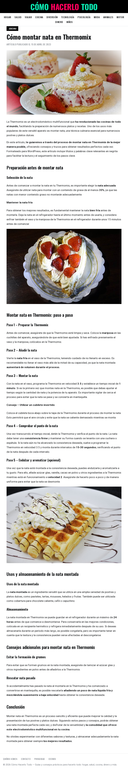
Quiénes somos (10, 758)
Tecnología (67, 17)
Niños (69, 22)
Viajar (28, 17)
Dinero (59, 22)
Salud (18, 17)
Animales (108, 17)
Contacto (26, 758)
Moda (97, 17)
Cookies (52, 758)
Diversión (52, 17)
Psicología (84, 17)
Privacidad (39, 758)
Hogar (7, 17)
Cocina (39, 17)
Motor (120, 17)
